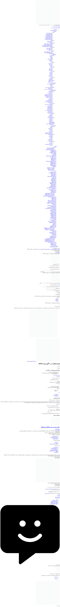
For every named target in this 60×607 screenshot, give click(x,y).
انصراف (58, 457)
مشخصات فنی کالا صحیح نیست (54, 267)
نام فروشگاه (58, 288)
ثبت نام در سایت (47, 493)
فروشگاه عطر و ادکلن (54, 249)
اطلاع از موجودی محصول (54, 386)
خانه (59, 249)
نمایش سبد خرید (53, 27)
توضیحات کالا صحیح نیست (55, 269)
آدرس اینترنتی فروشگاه (56, 286)
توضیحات (56, 394)
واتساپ (56, 299)
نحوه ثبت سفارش (55, 436)
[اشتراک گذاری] (57, 605)
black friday (56, 452)
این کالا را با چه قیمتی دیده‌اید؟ (55, 283)
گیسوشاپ (45, 413)
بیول (57, 376)
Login (57, 451)
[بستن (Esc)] (56, 605)
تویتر (57, 301)
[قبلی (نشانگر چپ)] (59, 606)
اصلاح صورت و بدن (41, 249)
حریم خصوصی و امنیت (54, 448)
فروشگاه (56, 578)
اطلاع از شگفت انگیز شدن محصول (53, 387)
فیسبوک (56, 300)
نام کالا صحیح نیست (56, 264)
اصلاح (57, 401)
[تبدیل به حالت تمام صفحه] (58, 605)
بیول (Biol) (34, 361)
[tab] (29, 394)
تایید (55, 457)
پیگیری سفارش (55, 438)
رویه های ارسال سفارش (54, 437)
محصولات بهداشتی (47, 249)
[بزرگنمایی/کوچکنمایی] (59, 605)
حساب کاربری (55, 447)
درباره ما (56, 442)
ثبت (59, 392)
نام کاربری (58, 487)
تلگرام (57, 298)
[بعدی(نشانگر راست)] (58, 606)
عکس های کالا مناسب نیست (54, 265)
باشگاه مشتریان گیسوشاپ (53, 450)
